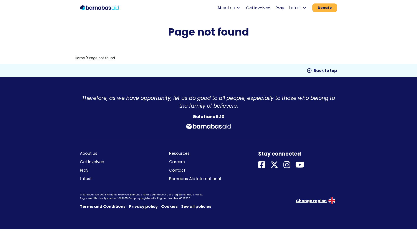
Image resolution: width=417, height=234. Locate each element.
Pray (280, 8)
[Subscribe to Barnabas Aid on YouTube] (299, 165)
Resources (179, 153)
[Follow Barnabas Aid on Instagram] (286, 165)
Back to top (322, 71)
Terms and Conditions (103, 206)
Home (80, 57)
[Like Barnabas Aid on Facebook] (261, 165)
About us (88, 153)
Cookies (169, 206)
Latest (86, 178)
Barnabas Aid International (195, 178)
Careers (177, 161)
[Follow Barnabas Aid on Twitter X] (274, 165)
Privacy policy (143, 206)
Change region (311, 200)
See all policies (196, 206)
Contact (177, 170)
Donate (325, 7)
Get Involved (258, 8)
